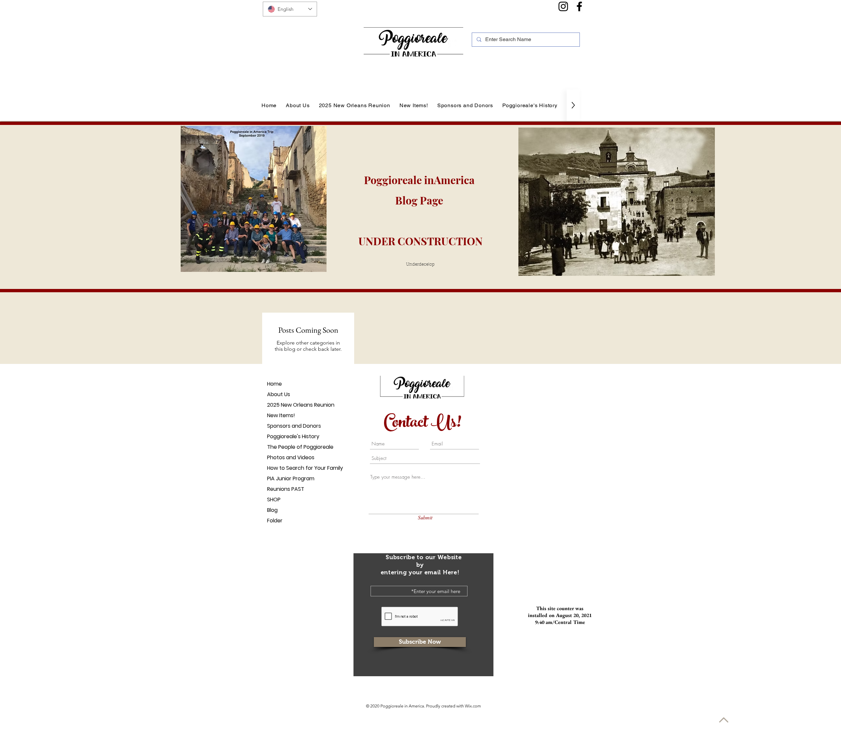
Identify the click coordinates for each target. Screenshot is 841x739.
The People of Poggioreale (290, 447)
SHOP (274, 499)
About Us (278, 394)
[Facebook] (579, 6)
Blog (272, 510)
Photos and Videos (290, 457)
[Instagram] (563, 6)
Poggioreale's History (290, 436)
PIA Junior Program (290, 478)
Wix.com (473, 705)
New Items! (281, 415)
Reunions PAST (285, 489)
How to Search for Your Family (290, 468)
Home (274, 384)
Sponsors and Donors (290, 426)
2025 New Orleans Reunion (290, 405)
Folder (275, 520)
